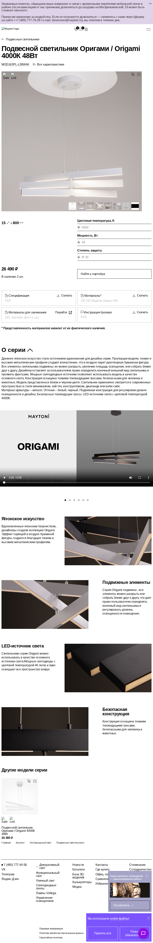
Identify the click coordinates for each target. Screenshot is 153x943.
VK (3, 869)
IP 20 (85, 257)
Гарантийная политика (51, 937)
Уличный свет (45, 880)
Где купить (103, 869)
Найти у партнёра (93, 273)
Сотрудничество (140, 869)
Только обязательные (134, 933)
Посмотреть (121, 905)
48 (83, 242)
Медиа (76, 886)
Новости (78, 864)
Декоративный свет (49, 866)
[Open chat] (143, 933)
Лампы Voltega (46, 893)
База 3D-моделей (78, 876)
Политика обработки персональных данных (61, 933)
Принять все (102, 933)
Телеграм (7, 874)
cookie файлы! (119, 918)
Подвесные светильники (22, 39)
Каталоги (78, 869)
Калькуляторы (82, 882)
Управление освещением (44, 899)
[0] (75, 29)
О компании (137, 864)
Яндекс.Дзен (10, 879)
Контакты (102, 864)
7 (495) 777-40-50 (15, 864)
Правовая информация (51, 928)
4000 (85, 227)
